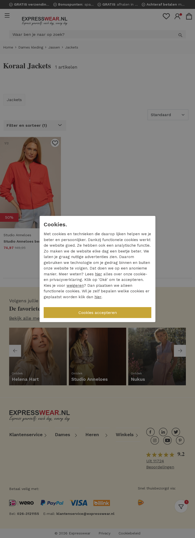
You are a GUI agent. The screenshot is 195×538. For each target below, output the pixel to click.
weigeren (75, 285)
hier (98, 274)
